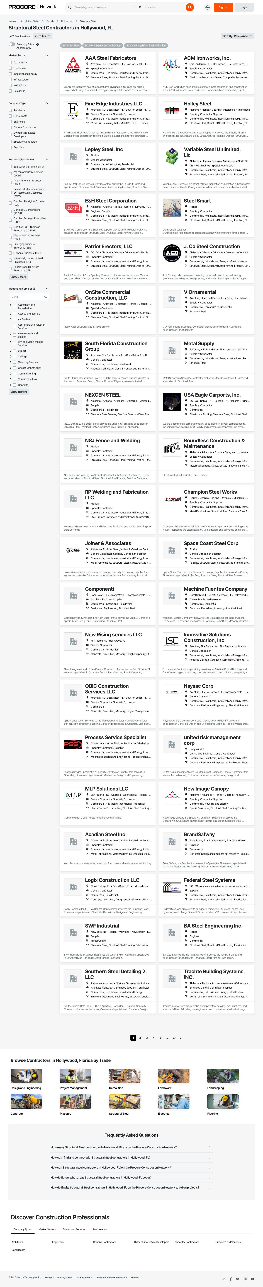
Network (48, 7)
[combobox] (164, 7)
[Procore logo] (22, 7)
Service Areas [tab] (100, 1229)
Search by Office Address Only (25, 46)
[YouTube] (252, 1279)
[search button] (190, 7)
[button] (10, 62)
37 (174, 1037)
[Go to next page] (181, 1038)
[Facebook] (231, 1279)
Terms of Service (84, 1277)
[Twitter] (237, 1279)
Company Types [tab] (23, 1229)
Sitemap (135, 1277)
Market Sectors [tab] (47, 1229)
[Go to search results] (45, 297)
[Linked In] (224, 1279)
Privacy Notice (64, 1277)
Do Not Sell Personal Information (111, 1277)
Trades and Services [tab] (74, 1229)
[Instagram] (245, 1279)
